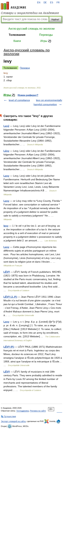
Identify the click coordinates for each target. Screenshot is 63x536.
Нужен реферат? (28, 95)
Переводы (46, 34)
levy (6, 225)
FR (58, 2)
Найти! (55, 19)
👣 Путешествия (8, 416)
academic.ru (13, 5)
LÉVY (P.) (9, 346)
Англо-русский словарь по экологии (31, 28)
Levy (6, 175)
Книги (17, 40)
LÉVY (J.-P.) (10, 296)
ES (51, 2)
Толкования (17, 34)
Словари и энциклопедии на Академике (30, 13)
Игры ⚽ (45, 40)
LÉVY (7, 271)
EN (38, 2)
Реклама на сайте (38, 411)
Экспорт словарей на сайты (13, 421)
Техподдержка (22, 411)
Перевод (25, 67)
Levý (6, 126)
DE (45, 2)
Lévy (6, 150)
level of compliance (19, 100)
